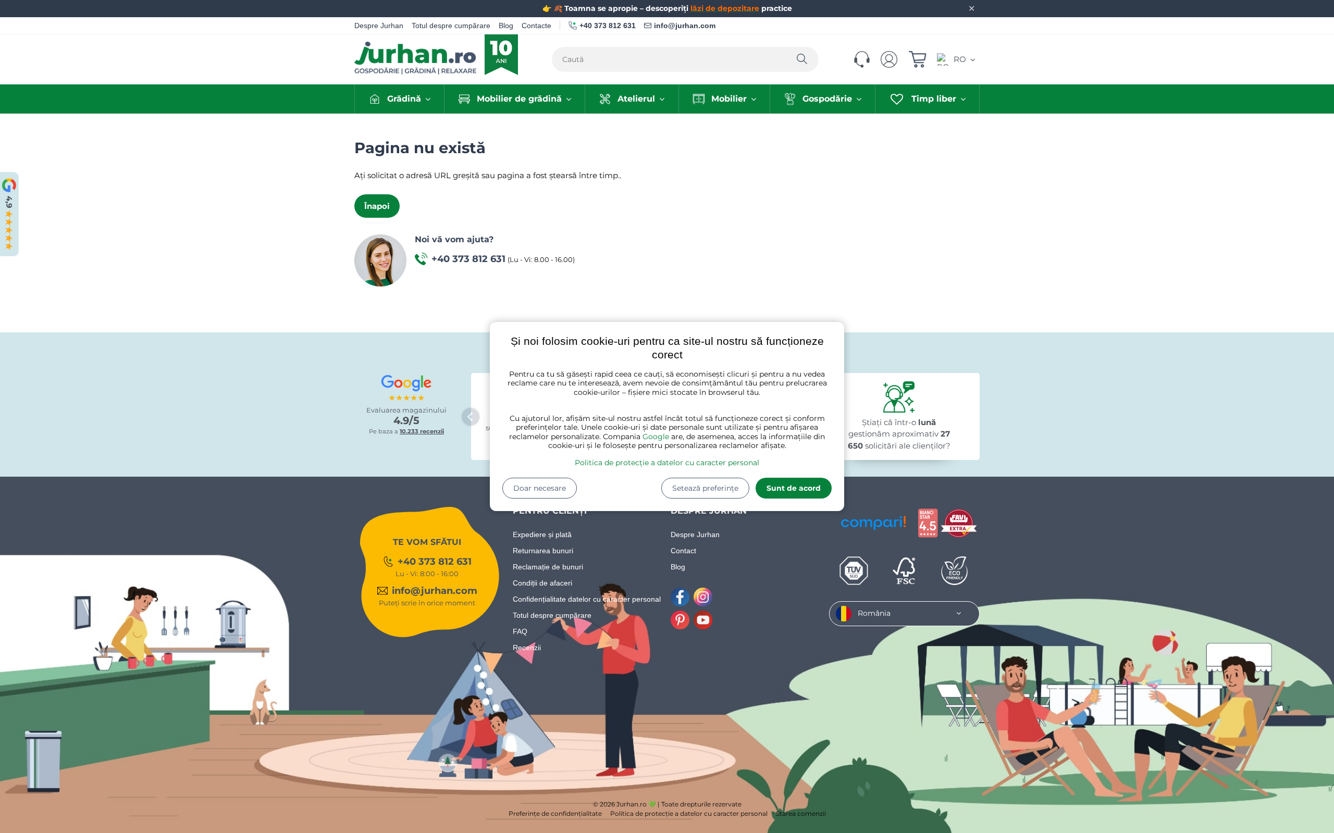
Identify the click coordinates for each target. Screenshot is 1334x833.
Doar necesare (539, 488)
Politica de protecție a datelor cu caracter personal (667, 462)
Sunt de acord (794, 488)
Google (656, 436)
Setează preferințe (705, 488)
